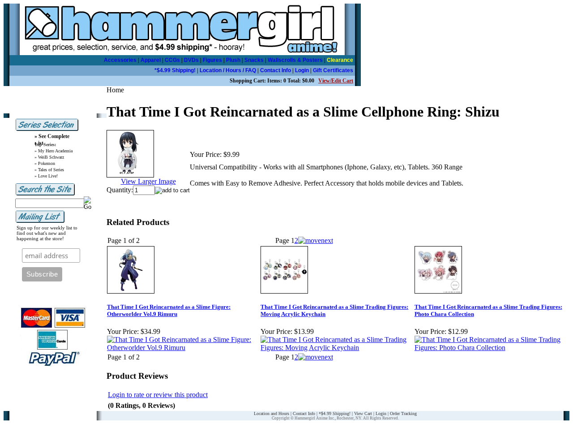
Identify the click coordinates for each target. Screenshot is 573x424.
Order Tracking (403, 413)
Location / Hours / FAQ (228, 70)
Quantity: (120, 190)
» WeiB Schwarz (49, 157)
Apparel (151, 60)
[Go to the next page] (315, 240)
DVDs (191, 60)
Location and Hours (271, 413)
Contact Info (275, 70)
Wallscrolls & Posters (295, 60)
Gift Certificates (333, 70)
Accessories (120, 60)
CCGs (172, 60)
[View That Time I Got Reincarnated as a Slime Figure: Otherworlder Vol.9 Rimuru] (183, 347)
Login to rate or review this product (158, 394)
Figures (212, 60)
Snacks (254, 60)
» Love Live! (46, 175)
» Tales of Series (49, 169)
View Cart (363, 413)
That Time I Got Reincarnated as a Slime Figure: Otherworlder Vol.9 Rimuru (169, 310)
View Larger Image (148, 181)
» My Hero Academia (53, 150)
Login (302, 70)
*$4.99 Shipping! (175, 70)
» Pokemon (44, 163)
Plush (233, 60)
